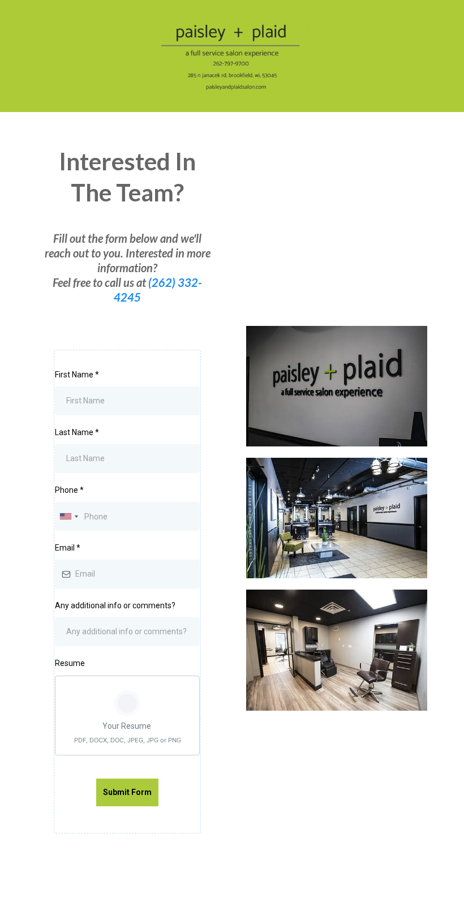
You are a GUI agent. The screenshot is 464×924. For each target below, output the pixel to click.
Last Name (77, 432)
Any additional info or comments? (115, 605)
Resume (70, 663)
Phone (69, 490)
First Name (77, 374)
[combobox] (68, 516)
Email (67, 547)
